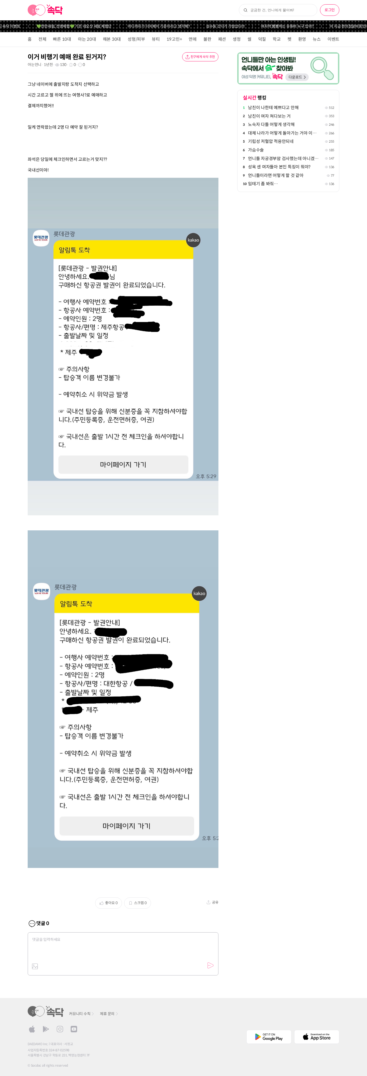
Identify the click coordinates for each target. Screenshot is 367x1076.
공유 (215, 902)
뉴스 (317, 39)
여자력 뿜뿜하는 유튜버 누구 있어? (277, 26)
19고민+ (174, 39)
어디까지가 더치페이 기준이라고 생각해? (149, 26)
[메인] (45, 10)
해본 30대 (112, 39)
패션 (222, 39)
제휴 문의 (107, 1013)
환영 (302, 39)
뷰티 (156, 39)
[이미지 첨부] (35, 966)
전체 (42, 39)
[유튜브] (74, 1029)
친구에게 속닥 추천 (202, 57)
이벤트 (333, 39)
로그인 (330, 10)
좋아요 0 (111, 903)
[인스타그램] (60, 1029)
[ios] (32, 1029)
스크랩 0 (140, 903)
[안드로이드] (46, 1029)
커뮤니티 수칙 (79, 1013)
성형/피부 (136, 39)
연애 (193, 39)
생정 (237, 39)
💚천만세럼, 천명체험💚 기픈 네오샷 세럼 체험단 (64, 26)
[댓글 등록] (210, 966)
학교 (277, 39)
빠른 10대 (62, 39)
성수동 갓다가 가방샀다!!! (215, 26)
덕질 (262, 39)
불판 (207, 39)
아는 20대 (87, 39)
